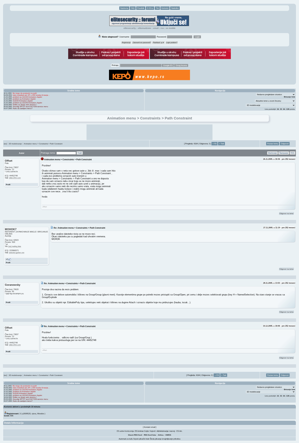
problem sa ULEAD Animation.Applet (27, 97)
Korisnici (165, 8)
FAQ (133, 8)
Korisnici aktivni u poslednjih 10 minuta (22, 407)
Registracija (126, 42)
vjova (34, 414)
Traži (80, 153)
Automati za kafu (126, 439)
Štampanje (283, 153)
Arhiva (161, 435)
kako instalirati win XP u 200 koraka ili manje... (31, 95)
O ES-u (150, 8)
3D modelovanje (15, 144)
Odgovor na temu (286, 213)
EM (167, 435)
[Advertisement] (149, 132)
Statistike (175, 8)
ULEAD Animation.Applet (23, 101)
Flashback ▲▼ (158, 42)
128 (287, 109)
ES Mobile (170, 28)
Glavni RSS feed (135, 435)
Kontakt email (149, 427)
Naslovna (124, 8)
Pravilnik (140, 8)
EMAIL (155, 28)
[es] (5, 144)
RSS (162, 28)
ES (170, 435)
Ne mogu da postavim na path (25, 93)
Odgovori (285, 144)
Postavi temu (272, 144)
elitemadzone (144, 28)
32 (281, 109)
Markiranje (272, 153)
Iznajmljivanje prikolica (171, 439)
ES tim (179, 431)
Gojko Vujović (150, 431)
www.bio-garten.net (16, 253)
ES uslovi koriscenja (125, 431)
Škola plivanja (155, 439)
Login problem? (171, 42)
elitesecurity (130, 28)
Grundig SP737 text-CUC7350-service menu (30, 106)
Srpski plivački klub (141, 439)
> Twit (221, 144)
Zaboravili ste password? (142, 42)
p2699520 (26, 414)
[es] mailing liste (14, 246)
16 (278, 109)
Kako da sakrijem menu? (23, 108)
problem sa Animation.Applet (24, 99)
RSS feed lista (150, 435)
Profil (8, 185)
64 (284, 109)
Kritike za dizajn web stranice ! (25, 105)
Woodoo (40, 414)
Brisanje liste (289, 97)
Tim (157, 8)
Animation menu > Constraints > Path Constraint (43, 144)
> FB (214, 144)
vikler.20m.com (15, 178)
